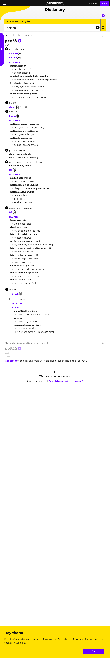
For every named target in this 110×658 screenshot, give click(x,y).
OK (93, 651)
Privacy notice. (81, 639)
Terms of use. (50, 639)
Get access (11, 361)
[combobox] (52, 27)
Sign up (93, 3)
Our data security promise (65, 381)
